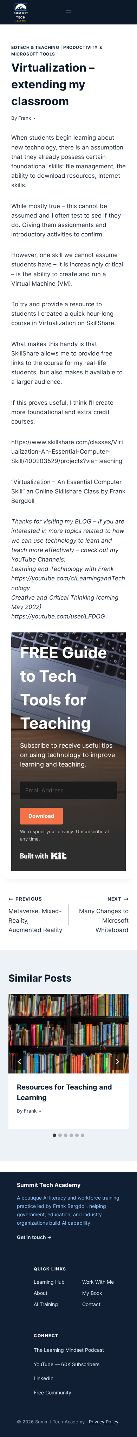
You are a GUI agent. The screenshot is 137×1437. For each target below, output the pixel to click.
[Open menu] (68, 12)
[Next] (117, 1061)
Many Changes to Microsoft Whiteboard (104, 914)
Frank (24, 118)
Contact (91, 1304)
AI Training (46, 1304)
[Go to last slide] (19, 1061)
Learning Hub (49, 1282)
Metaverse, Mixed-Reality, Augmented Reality (35, 914)
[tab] (54, 1135)
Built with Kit (43, 856)
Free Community (52, 1392)
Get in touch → (34, 1237)
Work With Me (98, 1282)
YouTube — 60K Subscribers (66, 1364)
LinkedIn (43, 1378)
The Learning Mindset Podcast (69, 1350)
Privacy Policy (103, 1421)
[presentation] (68, 1033)
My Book (92, 1293)
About (40, 1293)
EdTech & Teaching (35, 47)
